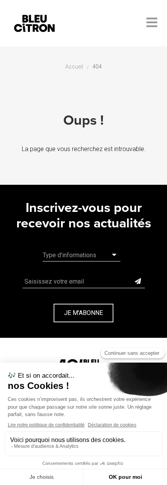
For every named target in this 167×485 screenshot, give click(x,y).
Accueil (74, 67)
